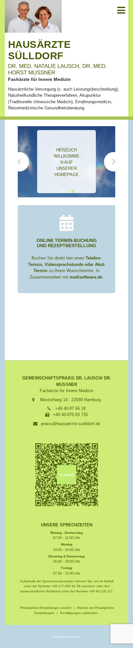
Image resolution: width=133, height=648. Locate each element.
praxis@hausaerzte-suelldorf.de (70, 423)
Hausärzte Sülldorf (39, 50)
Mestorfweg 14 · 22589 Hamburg (70, 399)
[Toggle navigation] (120, 10)
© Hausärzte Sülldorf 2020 (66, 637)
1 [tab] (64, 191)
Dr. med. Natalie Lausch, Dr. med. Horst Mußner (57, 69)
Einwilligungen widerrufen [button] (79, 613)
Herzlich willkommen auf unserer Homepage (66, 162)
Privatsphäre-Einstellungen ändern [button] (46, 608)
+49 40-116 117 (101, 591)
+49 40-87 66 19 (70, 408)
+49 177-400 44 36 (65, 586)
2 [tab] (74, 191)
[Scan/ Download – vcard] (66, 474)
